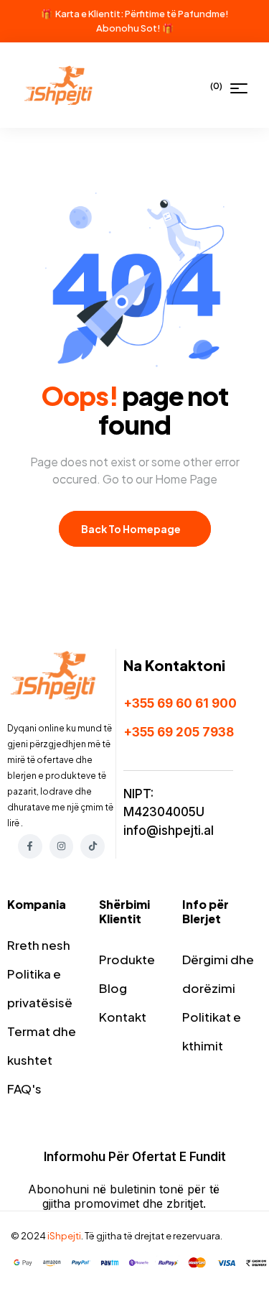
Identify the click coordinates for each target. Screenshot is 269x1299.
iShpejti (64, 1236)
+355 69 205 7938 (178, 732)
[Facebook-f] (30, 846)
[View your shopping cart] (202, 85)
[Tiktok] (92, 846)
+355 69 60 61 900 (180, 703)
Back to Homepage (131, 528)
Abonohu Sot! (128, 28)
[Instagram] (61, 846)
